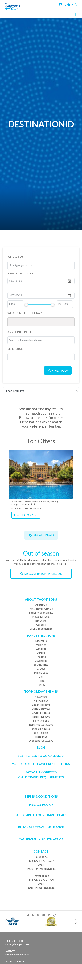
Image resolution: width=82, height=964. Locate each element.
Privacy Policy (41, 804)
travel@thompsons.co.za (41, 868)
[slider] (26, 305)
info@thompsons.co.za (41, 887)
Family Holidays (41, 716)
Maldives (41, 644)
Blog (41, 747)
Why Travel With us (41, 608)
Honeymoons (41, 720)
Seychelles (41, 660)
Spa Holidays (41, 732)
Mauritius (41, 640)
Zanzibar (41, 648)
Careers (41, 624)
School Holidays (41, 728)
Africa (41, 680)
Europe (41, 652)
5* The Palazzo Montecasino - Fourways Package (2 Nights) (35, 503)
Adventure (41, 696)
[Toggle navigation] (76, 15)
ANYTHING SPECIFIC (20, 331)
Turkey (41, 684)
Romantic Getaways (41, 724)
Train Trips (41, 736)
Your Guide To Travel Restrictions (41, 763)
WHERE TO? (15, 256)
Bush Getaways (41, 708)
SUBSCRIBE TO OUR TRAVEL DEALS (41, 815)
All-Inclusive (41, 700)
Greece (41, 668)
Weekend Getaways (41, 740)
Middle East (41, 672)
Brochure (41, 620)
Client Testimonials (41, 628)
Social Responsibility (41, 612)
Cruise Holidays (41, 712)
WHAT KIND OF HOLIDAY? (24, 313)
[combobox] (24, 265)
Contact (41, 851)
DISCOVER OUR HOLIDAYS (42, 573)
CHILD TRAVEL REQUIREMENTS (41, 777)
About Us (41, 604)
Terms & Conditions (41, 796)
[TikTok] (54, 914)
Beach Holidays (41, 704)
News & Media (41, 616)
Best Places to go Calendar (41, 755)
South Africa (41, 664)
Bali (41, 676)
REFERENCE (15, 348)
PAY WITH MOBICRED (41, 772)
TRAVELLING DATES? (20, 273)
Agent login (13, 961)
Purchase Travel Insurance (41, 827)
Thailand (41, 656)
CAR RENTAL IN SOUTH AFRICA (41, 839)
